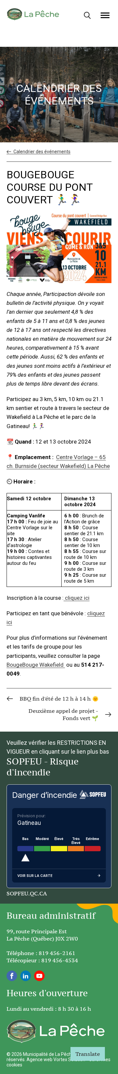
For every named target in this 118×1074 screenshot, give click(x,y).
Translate (87, 1054)
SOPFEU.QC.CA (27, 893)
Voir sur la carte (34, 876)
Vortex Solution (69, 1059)
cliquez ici (76, 598)
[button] (105, 15)
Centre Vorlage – (77, 457)
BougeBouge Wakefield (36, 664)
